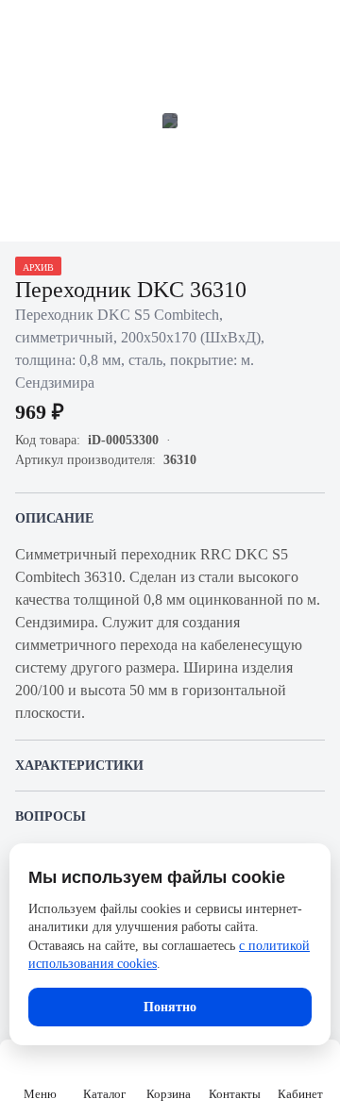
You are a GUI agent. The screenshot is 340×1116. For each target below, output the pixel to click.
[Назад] (26, 26)
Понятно (170, 1007)
